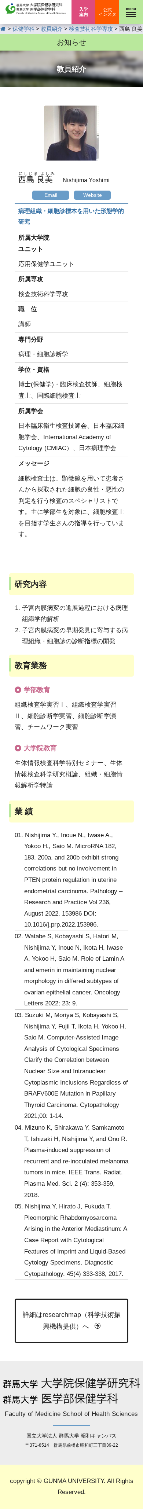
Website (92, 195)
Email (50, 195)
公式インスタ (107, 12)
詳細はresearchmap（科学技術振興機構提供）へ (72, 1320)
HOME (3, 29)
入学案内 (83, 12)
